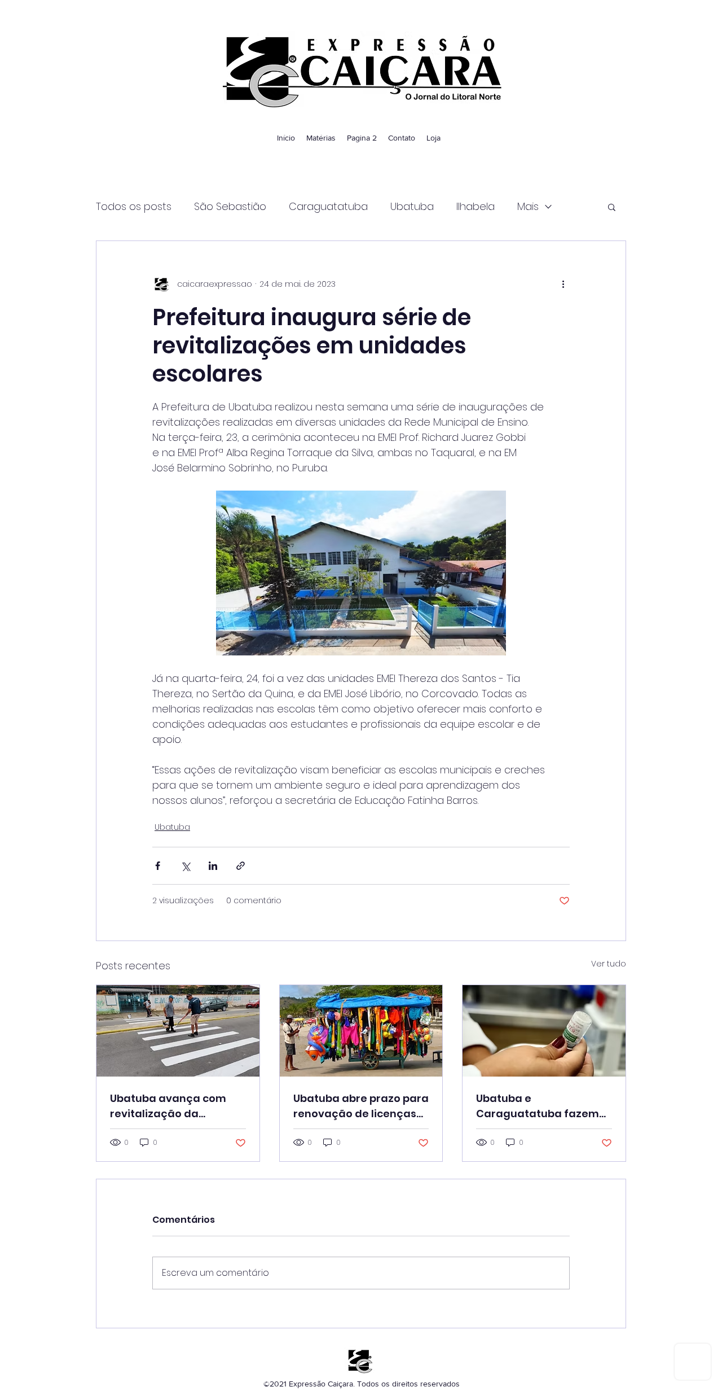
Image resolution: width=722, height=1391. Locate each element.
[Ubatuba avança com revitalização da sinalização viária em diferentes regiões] (177, 1031)
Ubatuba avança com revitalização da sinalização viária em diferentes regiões (168, 1106)
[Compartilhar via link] (240, 865)
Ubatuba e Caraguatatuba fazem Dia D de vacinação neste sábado (537, 1106)
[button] (611, 206)
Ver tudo (608, 963)
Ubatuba (412, 206)
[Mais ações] (563, 284)
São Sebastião (230, 206)
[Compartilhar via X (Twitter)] (185, 865)
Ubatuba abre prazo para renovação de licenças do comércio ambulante (361, 1106)
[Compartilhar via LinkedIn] (213, 865)
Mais (528, 206)
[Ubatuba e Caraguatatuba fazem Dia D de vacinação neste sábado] (544, 1031)
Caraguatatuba (328, 206)
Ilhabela (475, 206)
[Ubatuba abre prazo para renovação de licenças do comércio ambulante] (361, 1031)
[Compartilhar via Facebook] (157, 865)
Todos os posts (133, 206)
